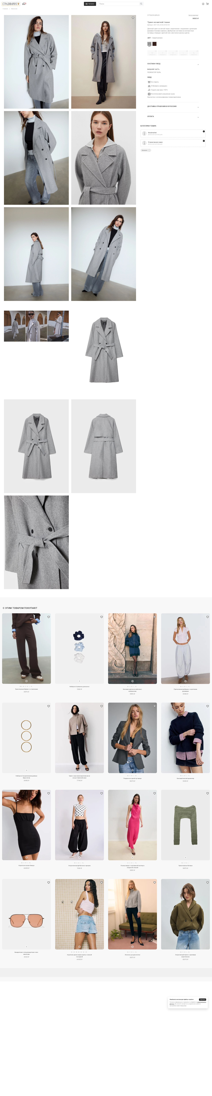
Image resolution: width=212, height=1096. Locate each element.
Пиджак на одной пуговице (132, 778)
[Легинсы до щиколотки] (132, 914)
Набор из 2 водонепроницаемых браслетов (26, 777)
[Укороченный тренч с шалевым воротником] (185, 914)
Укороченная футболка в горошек (79, 865)
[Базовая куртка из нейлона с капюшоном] (132, 648)
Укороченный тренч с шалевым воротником (185, 956)
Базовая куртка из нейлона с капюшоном (132, 690)
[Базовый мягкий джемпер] (185, 738)
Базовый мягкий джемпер (185, 778)
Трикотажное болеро (185, 865)
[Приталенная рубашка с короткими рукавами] (185, 648)
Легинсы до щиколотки (132, 955)
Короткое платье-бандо (26, 865)
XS (152, 53)
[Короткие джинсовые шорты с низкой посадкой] (79, 914)
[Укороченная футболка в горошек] (79, 825)
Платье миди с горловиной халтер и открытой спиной (132, 866)
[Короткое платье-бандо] (26, 825)
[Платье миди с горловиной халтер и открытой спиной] (132, 825)
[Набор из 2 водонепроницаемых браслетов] (26, 738)
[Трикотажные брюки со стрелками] (26, 648)
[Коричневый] (154, 44)
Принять (202, 999)
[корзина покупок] (207, 4)
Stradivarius (153, 15)
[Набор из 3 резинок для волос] (79, 648)
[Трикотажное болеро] (185, 825)
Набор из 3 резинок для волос (79, 686)
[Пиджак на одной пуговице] (132, 738)
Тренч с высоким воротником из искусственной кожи (79, 777)
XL (194, 53)
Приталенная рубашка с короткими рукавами (185, 690)
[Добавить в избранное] (48, 617)
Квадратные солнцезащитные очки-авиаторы (26, 953)
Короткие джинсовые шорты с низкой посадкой (79, 956)
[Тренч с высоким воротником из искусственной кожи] (79, 738)
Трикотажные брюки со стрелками (26, 689)
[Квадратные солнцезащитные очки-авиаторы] (26, 914)
